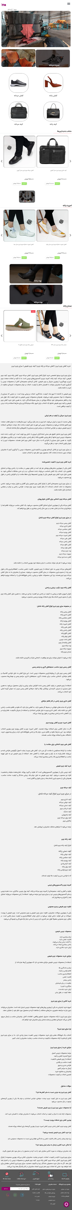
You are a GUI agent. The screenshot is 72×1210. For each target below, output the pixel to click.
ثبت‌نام (10, 9)
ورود (15, 9)
